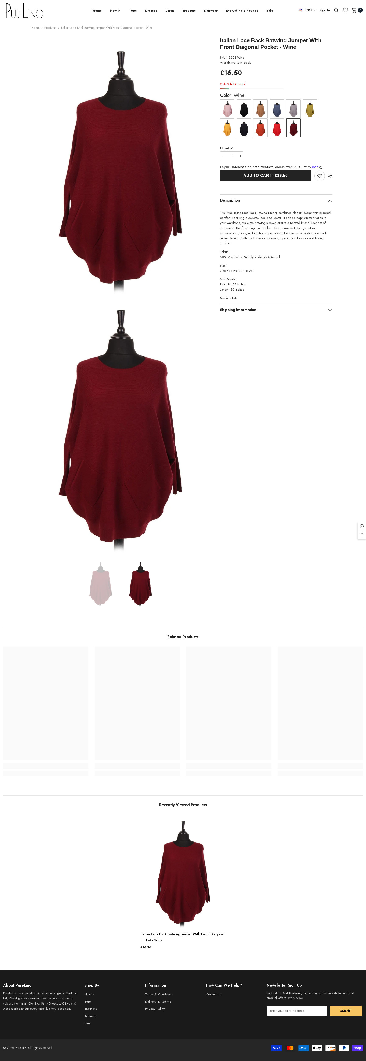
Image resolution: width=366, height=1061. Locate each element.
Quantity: (226, 148)
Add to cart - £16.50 (265, 175)
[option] (101, 583)
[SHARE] (328, 176)
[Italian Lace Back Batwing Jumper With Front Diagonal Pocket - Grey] (293, 109)
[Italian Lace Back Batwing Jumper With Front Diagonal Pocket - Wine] (183, 871)
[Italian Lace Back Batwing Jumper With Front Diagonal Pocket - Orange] (260, 128)
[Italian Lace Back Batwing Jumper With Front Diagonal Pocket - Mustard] (227, 128)
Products (50, 27)
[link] (319, 176)
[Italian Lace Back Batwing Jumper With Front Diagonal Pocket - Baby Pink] (227, 109)
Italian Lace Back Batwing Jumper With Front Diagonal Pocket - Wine (182, 937)
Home (36, 27)
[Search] (336, 10)
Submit (346, 1010)
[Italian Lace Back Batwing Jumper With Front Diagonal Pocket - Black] (243, 109)
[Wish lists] (345, 10)
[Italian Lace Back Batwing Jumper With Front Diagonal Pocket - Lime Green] (310, 109)
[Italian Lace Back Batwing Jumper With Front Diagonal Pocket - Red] (276, 128)
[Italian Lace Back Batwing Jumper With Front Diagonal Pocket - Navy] (243, 128)
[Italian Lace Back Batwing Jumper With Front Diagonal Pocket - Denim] (276, 109)
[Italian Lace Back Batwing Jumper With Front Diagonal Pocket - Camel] (260, 109)
